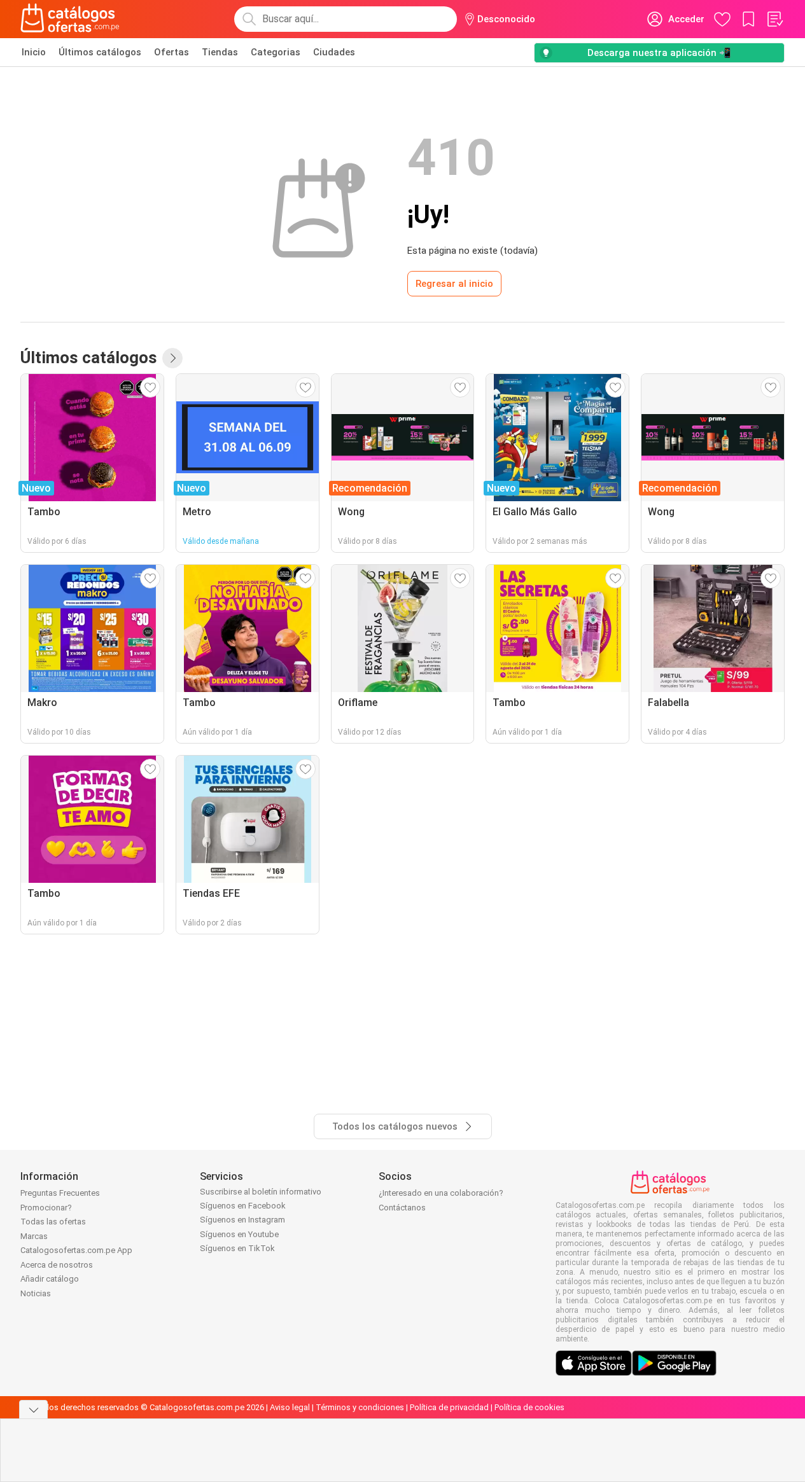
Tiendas (220, 52)
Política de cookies (529, 1407)
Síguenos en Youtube (239, 1234)
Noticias (35, 1293)
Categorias (275, 52)
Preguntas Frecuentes (60, 1193)
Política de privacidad (449, 1407)
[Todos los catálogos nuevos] (172, 358)
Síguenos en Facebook (243, 1205)
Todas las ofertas (53, 1221)
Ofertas (171, 52)
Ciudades (334, 52)
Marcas (34, 1236)
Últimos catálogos (100, 52)
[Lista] (774, 19)
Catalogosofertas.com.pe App (76, 1250)
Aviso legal (290, 1407)
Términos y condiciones (360, 1407)
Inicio (34, 52)
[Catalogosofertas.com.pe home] (70, 19)
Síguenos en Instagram (242, 1219)
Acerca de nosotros (56, 1265)
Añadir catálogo (49, 1279)
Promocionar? (46, 1207)
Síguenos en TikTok (237, 1248)
